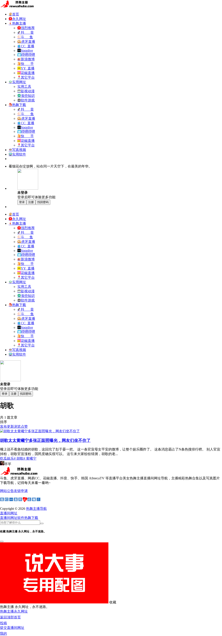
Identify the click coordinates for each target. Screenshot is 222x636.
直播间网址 (8, 518)
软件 (20, 518)
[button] (8, 513)
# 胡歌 (18, 458)
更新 (10, 426)
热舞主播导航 (36, 508)
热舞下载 (31, 518)
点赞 (24, 426)
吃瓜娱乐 (7, 458)
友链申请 (21, 491)
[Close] (1, 541)
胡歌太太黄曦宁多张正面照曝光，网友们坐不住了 (45, 440)
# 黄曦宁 (29, 458)
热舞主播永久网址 (14, 611)
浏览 (17, 426)
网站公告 (7, 491)
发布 (3, 426)
